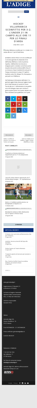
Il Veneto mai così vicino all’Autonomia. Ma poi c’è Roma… (18, 234)
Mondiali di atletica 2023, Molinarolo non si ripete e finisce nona (17, 212)
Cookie (10, 383)
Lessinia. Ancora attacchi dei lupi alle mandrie (16, 242)
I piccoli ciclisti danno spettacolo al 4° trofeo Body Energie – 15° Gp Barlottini (18, 178)
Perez (10, 303)
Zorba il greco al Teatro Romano (15, 248)
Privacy (15, 383)
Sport (22, 44)
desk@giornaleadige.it (10, 362)
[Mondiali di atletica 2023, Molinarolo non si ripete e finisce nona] (18, 208)
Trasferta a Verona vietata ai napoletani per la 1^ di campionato (16, 154)
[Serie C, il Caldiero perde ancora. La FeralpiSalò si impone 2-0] (18, 192)
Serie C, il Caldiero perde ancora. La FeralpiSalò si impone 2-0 (16, 202)
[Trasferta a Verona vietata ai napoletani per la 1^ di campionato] (18, 150)
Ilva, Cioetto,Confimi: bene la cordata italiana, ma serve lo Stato (16, 262)
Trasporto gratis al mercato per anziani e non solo (18, 254)
